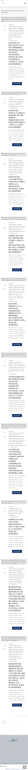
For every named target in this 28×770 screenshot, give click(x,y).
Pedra (13, 35)
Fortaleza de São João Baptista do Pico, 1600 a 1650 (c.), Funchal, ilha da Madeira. (16, 527)
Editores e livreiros (20, 363)
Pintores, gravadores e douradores (15, 297)
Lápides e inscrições (16, 165)
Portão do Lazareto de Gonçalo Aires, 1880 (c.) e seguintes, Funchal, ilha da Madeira (17, 184)
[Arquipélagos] (3, 766)
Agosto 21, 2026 (14, 174)
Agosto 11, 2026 (14, 301)
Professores (17, 106)
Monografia (13, 441)
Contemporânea (15, 160)
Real (21, 172)
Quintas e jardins (17, 172)
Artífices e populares (13, 568)
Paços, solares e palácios (19, 292)
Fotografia (10, 101)
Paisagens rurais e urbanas (14, 104)
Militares (17, 167)
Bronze (11, 160)
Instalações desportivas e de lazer (15, 29)
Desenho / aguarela (20, 285)
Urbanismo (21, 106)
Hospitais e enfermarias (17, 289)
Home (13, 15)
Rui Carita (11, 24)
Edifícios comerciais (17, 645)
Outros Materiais (14, 33)
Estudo (15, 436)
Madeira (14, 31)
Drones (19, 508)
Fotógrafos (21, 28)
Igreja (18, 101)
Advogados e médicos (13, 362)
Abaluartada (12, 508)
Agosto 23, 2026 (14, 40)
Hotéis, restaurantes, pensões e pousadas (16, 649)
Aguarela (11, 285)
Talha (24, 445)
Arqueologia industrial (14, 224)
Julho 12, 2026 (14, 447)
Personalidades (17, 35)
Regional (20, 445)
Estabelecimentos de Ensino (19, 164)
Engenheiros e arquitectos (18, 26)
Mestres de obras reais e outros (18, 228)
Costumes (11, 26)
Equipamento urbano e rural (14, 28)
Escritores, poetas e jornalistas (19, 99)
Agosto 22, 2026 (14, 108)
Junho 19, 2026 (14, 517)
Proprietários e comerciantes (14, 36)
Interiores (18, 438)
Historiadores (13, 438)
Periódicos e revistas (12, 296)
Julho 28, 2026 (14, 374)
